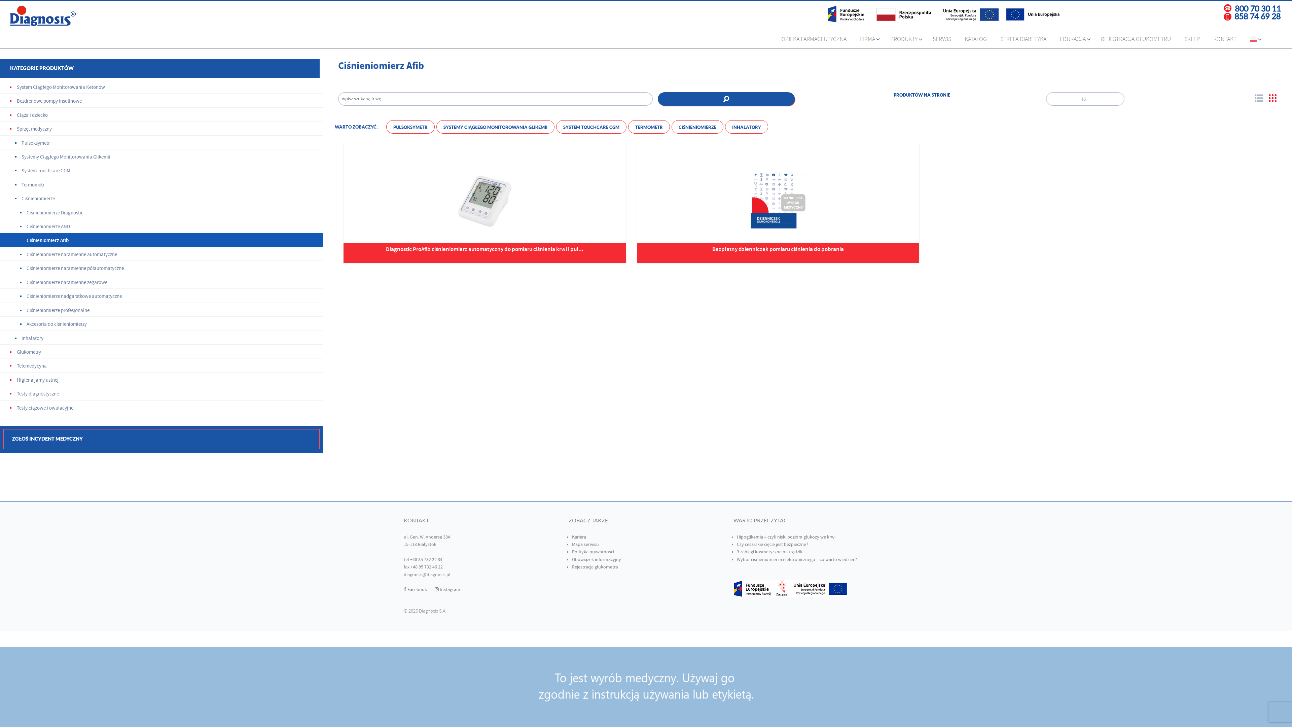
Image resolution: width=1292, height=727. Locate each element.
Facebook (416, 590)
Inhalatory (746, 127)
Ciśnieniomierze (697, 127)
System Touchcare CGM (591, 127)
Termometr (649, 127)
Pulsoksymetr (410, 127)
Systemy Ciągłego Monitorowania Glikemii (495, 127)
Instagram (449, 590)
